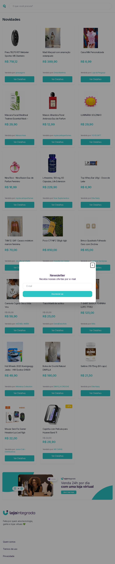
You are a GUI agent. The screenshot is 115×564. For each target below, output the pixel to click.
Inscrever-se (57, 294)
